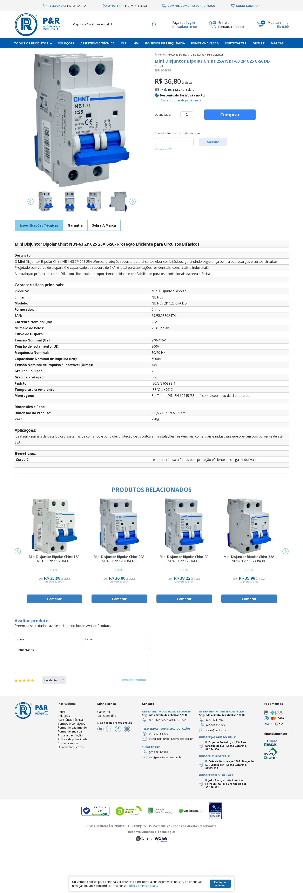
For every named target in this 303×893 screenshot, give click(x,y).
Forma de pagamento (72, 727)
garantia (75, 225)
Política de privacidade (72, 739)
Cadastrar (103, 712)
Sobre (62, 712)
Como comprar (68, 743)
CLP (123, 43)
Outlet (258, 43)
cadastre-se (187, 27)
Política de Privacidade (142, 886)
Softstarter (235, 43)
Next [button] (132, 202)
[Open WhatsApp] (293, 882)
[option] (65, 6)
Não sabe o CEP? (163, 149)
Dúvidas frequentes (71, 747)
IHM (136, 43)
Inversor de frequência (165, 43)
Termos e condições (71, 723)
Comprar (230, 115)
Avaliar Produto (134, 680)
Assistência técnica (70, 720)
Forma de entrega (70, 731)
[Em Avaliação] (215, 811)
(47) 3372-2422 (157, 720)
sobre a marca (104, 225)
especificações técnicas (39, 225)
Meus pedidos (106, 716)
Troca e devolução (70, 735)
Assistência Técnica (97, 43)
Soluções (66, 43)
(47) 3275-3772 (177, 720)
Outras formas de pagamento (181, 100)
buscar (154, 24)
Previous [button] (30, 202)
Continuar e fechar (220, 884)
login (190, 22)
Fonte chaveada (205, 43)
